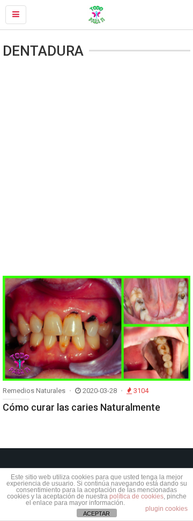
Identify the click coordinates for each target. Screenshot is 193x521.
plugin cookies (166, 508)
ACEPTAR (96, 513)
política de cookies (136, 496)
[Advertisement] (96, 168)
